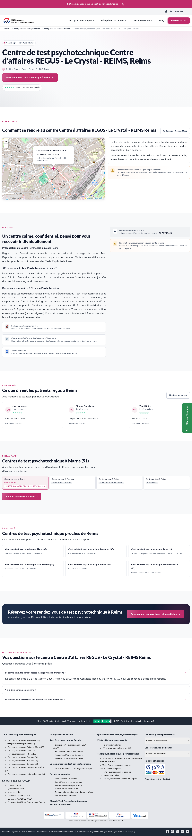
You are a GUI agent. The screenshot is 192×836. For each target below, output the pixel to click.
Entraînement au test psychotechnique (70, 764)
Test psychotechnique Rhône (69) (22, 754)
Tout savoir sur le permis (66, 778)
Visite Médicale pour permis (112, 740)
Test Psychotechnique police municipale (119, 778)
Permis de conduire (60, 774)
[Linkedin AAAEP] (187, 832)
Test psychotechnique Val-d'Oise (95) (24, 740)
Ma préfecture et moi (111, 745)
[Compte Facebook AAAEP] (167, 832)
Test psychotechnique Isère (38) (21, 750)
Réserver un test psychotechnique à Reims (28, 77)
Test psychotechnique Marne (27, 28)
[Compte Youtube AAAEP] (182, 832)
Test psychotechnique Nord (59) (21, 743)
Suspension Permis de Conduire (69, 751)
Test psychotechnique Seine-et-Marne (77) (26, 747)
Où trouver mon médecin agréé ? (116, 748)
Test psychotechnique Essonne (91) (23, 757)
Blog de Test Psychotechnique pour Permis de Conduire (68, 803)
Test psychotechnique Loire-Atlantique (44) (26, 774)
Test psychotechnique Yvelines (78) (23, 760)
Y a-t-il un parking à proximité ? (20, 690)
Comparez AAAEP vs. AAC (19, 795)
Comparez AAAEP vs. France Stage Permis (26, 802)
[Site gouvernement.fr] (75, 815)
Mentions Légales (10, 831)
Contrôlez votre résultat (157, 779)
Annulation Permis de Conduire (69, 755)
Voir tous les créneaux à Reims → (21, 496)
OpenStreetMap (99, 199)
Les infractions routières (65, 795)
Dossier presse (14, 785)
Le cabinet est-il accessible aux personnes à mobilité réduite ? (35, 699)
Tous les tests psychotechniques (19, 734)
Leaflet (88, 199)
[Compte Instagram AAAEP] (172, 832)
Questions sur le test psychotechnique (117, 734)
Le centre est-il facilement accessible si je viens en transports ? (35, 672)
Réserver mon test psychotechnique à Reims (154, 614)
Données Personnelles (38, 831)
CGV (23, 831)
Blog (161, 20)
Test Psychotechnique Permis (65, 740)
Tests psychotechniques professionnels (118, 753)
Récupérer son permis (61, 734)
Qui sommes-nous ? (16, 788)
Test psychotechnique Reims (57, 28)
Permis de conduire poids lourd (68, 785)
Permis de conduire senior (66, 788)
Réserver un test (179, 20)
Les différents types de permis (68, 782)
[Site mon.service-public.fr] (97, 815)
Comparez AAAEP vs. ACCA (20, 799)
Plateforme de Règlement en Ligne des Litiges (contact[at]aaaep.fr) (106, 831)
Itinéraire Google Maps (176, 131)
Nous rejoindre (14, 792)
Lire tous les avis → (178, 395)
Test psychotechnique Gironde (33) (23, 764)
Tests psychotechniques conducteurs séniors (74, 792)
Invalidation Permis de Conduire (69, 758)
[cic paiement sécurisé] (167, 769)
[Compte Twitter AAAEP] (177, 832)
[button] (53, 168)
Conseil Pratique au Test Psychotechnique (73, 768)
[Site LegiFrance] (54, 815)
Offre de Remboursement (62, 831)
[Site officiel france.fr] (119, 815)
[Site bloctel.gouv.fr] (139, 815)
